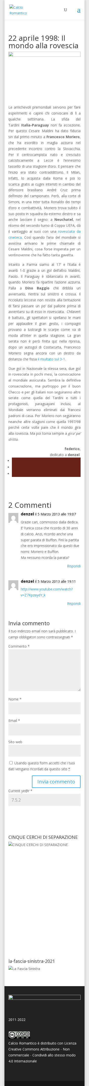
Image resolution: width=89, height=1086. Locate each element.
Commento (19, 646)
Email (14, 720)
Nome (15, 699)
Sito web (15, 741)
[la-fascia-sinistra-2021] (24, 968)
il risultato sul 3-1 (51, 359)
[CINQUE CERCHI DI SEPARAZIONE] (44, 896)
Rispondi (74, 566)
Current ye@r (20, 790)
